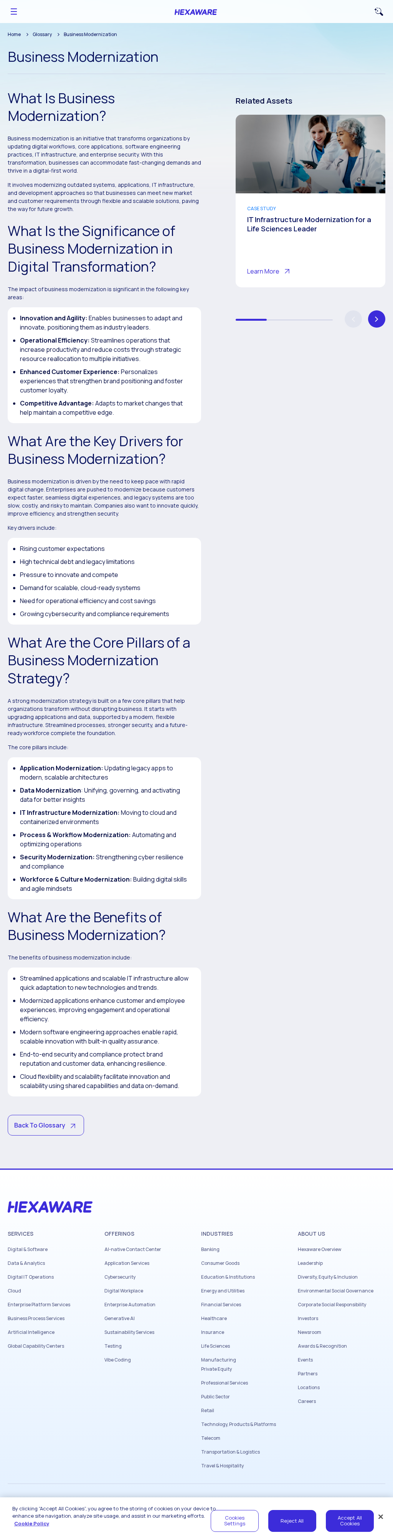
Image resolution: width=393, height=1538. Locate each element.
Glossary (42, 34)
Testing (113, 1346)
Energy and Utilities (222, 1291)
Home (14, 34)
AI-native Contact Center (132, 1249)
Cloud (14, 1291)
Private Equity (216, 1369)
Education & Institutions (228, 1277)
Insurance (212, 1332)
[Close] (380, 1516)
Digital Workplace (123, 1291)
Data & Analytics (26, 1263)
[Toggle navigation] (14, 11)
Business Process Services (36, 1318)
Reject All (292, 1520)
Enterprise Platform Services (39, 1305)
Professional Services (224, 1383)
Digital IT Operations (31, 1277)
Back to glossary (39, 1125)
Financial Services (221, 1305)
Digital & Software (28, 1249)
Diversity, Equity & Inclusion (328, 1277)
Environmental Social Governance (335, 1291)
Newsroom (309, 1332)
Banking (210, 1249)
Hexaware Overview (319, 1249)
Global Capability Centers (36, 1346)
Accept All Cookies (350, 1520)
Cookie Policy (31, 1523)
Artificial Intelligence (31, 1332)
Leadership (310, 1263)
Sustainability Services (129, 1332)
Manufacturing (218, 1360)
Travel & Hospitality (222, 1466)
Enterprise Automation (129, 1305)
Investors (308, 1318)
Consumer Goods (220, 1263)
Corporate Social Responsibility (332, 1305)
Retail (207, 1411)
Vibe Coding (117, 1360)
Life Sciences (215, 1346)
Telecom (210, 1438)
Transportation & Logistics (230, 1452)
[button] (376, 319)
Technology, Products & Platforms (238, 1424)
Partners (307, 1374)
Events (305, 1360)
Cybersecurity (119, 1277)
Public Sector (215, 1397)
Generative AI (119, 1318)
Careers (307, 1401)
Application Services (126, 1263)
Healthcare (214, 1318)
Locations (309, 1388)
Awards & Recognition (322, 1346)
